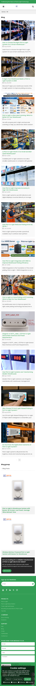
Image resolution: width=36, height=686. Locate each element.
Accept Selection (18, 679)
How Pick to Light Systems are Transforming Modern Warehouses (17, 373)
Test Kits (3, 611)
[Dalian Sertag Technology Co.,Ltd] (18, 6)
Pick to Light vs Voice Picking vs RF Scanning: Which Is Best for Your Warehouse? (17, 298)
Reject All (8, 679)
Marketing (30, 682)
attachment (7, 665)
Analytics (14, 682)
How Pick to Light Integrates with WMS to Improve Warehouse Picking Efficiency (16, 262)
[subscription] (33, 584)
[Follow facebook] (6, 590)
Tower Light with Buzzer (7, 606)
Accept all (27, 679)
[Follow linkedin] (10, 590)
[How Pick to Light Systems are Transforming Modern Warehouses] (18, 360)
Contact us (4, 636)
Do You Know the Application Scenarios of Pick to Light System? (16, 446)
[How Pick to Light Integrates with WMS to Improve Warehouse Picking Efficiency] (18, 249)
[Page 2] (19, 460)
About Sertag (5, 617)
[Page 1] (16, 460)
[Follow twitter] (13, 590)
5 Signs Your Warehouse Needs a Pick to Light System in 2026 (16, 80)
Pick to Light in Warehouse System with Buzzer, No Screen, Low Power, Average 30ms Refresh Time (16, 510)
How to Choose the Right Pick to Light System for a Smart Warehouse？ (15, 43)
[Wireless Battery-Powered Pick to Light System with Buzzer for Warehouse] (18, 533)
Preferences (22, 682)
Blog (2, 629)
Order (3, 631)
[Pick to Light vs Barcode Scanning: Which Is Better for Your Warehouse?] (18, 103)
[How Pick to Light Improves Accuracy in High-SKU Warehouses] (18, 176)
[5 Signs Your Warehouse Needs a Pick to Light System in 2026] (18, 67)
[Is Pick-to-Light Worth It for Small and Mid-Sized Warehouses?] (18, 139)
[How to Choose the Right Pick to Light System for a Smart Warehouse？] (18, 30)
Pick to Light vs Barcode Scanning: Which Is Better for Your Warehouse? (17, 116)
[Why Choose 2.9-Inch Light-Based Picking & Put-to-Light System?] (18, 396)
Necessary (7, 682)
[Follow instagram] (17, 590)
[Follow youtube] (3, 590)
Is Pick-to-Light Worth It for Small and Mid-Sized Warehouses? (17, 152)
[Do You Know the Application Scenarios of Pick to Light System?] (18, 433)
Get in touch (6, 570)
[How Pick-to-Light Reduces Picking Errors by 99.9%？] (18, 212)
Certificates (4, 633)
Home (3, 12)
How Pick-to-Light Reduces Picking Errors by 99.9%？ (17, 225)
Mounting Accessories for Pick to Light (12, 608)
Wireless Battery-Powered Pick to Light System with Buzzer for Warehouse (16, 553)
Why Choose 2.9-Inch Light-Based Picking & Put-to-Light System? (17, 409)
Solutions (3, 620)
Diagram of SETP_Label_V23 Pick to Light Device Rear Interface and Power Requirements (16, 335)
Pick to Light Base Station (8, 604)
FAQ (2, 626)
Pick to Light (4, 601)
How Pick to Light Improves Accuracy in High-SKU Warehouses (15, 189)
